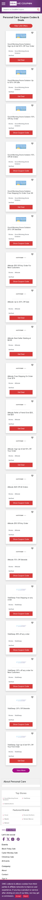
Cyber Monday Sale (10, 853)
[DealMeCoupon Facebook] (4, 839)
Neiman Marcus (28, 819)
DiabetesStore (9, 804)
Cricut (6, 815)
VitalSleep (27, 798)
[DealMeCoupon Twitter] (8, 839)
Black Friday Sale (9, 849)
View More (21, 770)
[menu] (3, 3)
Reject (26, 896)
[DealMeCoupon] (9, 830)
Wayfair (6, 819)
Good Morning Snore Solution (10, 799)
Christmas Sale (8, 857)
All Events (6, 861)
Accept (18, 896)
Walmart (6, 823)
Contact (5, 874)
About (4, 870)
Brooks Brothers (29, 815)
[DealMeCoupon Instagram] (12, 839)
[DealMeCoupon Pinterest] (18, 839)
